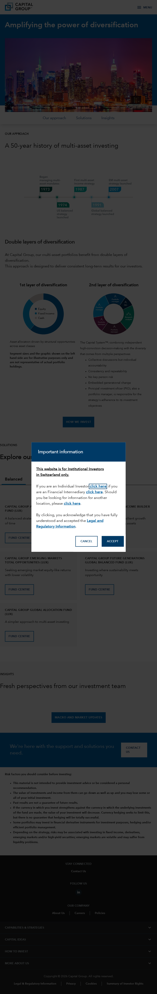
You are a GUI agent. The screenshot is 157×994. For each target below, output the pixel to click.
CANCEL (86, 541)
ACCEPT (112, 541)
